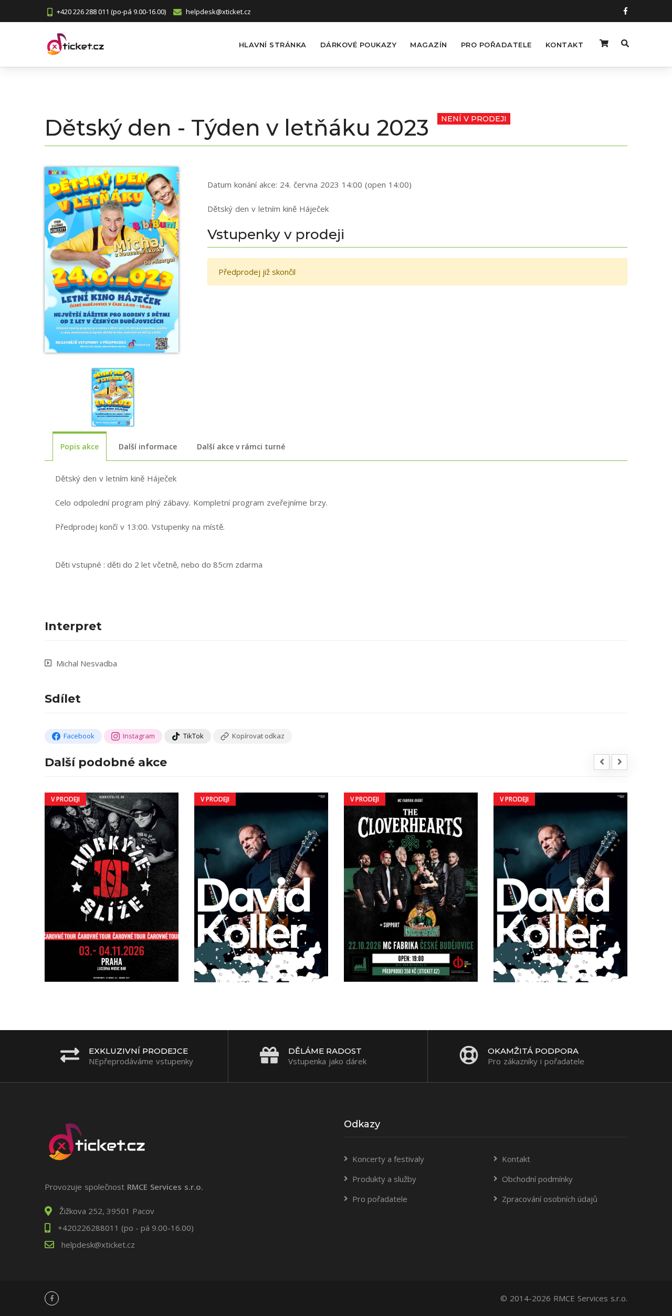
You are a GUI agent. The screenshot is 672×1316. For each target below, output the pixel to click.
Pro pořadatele (496, 44)
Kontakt (564, 44)
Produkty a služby (384, 1179)
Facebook (79, 736)
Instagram (139, 736)
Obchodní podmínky (537, 1179)
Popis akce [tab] (79, 446)
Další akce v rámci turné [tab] (241, 446)
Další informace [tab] (148, 446)
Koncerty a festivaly (388, 1159)
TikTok (193, 736)
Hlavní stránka (273, 44)
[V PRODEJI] (111, 886)
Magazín (428, 44)
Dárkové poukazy (358, 44)
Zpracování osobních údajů (549, 1199)
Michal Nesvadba (86, 663)
